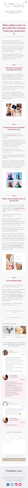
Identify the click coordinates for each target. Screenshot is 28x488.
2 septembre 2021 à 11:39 (14, 420)
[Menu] (26, 2)
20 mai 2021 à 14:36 (13, 377)
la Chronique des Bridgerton (17, 296)
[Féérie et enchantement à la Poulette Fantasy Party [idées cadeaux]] (21, 330)
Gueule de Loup (11, 135)
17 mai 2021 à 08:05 (13, 352)
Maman (20, 36)
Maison (16, 36)
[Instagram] (16, 484)
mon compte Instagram (14, 246)
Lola (10, 403)
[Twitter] (12, 484)
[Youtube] (20, 484)
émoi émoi (10, 76)
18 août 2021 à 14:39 (13, 404)
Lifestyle (11, 36)
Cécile (11, 351)
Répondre (23, 354)
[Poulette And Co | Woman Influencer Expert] (14, 474)
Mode (23, 36)
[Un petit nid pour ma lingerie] (8, 330)
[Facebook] (7, 484)
